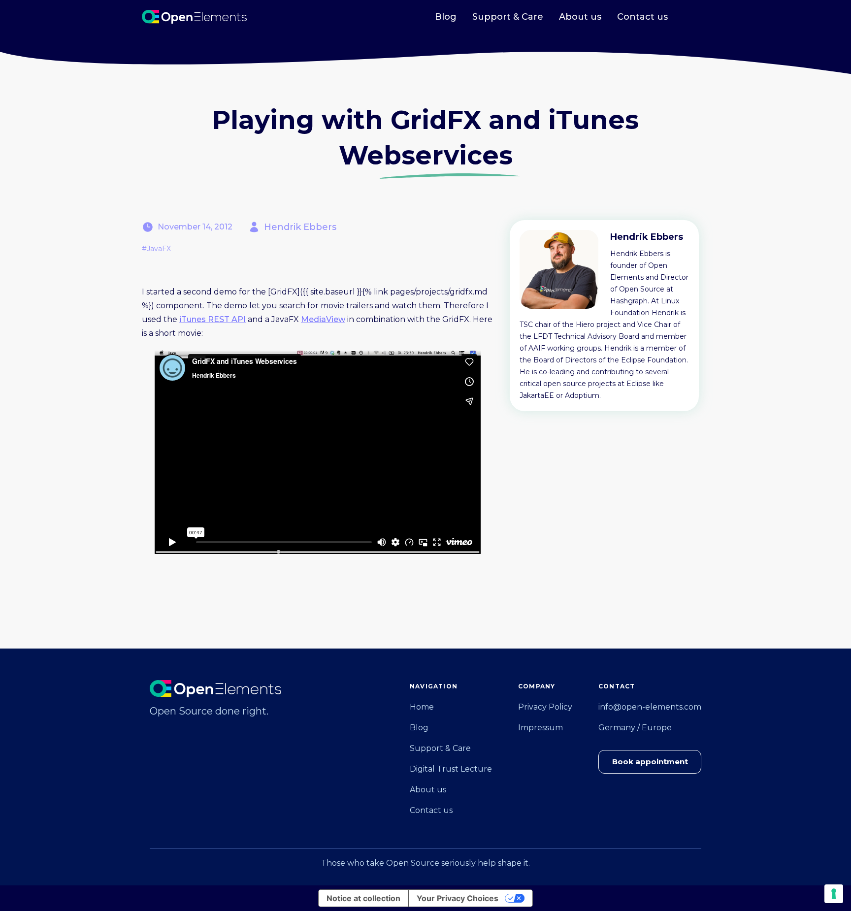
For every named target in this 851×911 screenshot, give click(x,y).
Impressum (540, 727)
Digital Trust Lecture (451, 769)
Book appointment (650, 761)
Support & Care (507, 16)
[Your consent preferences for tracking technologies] (833, 893)
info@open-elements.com (649, 707)
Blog (446, 16)
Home (422, 707)
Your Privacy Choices (457, 898)
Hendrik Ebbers (300, 227)
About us (580, 16)
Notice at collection (363, 898)
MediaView (323, 319)
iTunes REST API (212, 319)
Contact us (642, 16)
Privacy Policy (545, 707)
